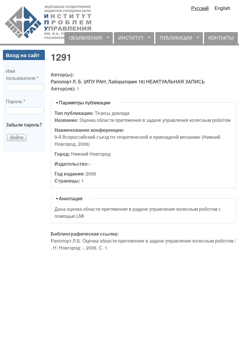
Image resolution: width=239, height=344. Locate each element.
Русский (200, 8)
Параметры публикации (84, 102)
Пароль (15, 101)
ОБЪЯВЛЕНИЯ (83, 39)
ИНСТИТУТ (129, 39)
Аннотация (70, 198)
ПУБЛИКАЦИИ (173, 39)
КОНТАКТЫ (220, 37)
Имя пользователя (22, 74)
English (222, 8)
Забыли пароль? (24, 124)
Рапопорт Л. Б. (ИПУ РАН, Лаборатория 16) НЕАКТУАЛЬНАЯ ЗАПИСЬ (128, 81)
